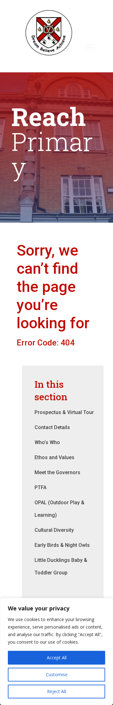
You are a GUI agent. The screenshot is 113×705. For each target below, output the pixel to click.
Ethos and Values (54, 457)
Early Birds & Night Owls (62, 545)
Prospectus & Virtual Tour (64, 412)
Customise (56, 674)
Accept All (57, 658)
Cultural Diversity (54, 530)
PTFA (40, 487)
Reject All (56, 691)
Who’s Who (47, 442)
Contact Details (52, 427)
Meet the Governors (57, 472)
